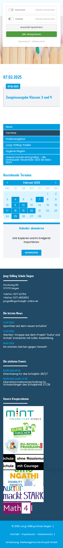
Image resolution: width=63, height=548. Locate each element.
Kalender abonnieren (31, 228)
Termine (11, 133)
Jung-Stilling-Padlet (18, 145)
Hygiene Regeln (15, 151)
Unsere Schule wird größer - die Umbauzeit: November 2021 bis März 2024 (28, 159)
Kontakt (14, 534)
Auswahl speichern (31, 27)
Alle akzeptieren (31, 34)
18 (15, 210)
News (9, 127)
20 (31, 210)
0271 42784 (19, 294)
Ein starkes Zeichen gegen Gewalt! (25, 346)
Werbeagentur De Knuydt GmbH (38, 542)
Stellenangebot (15, 139)
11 (15, 205)
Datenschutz (45, 534)
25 (15, 216)
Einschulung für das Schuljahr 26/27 (25, 374)
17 (7, 210)
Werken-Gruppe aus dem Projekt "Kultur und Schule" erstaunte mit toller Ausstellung (31, 336)
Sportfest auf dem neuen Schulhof (25, 326)
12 (23, 205)
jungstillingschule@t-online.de (20, 301)
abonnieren (31, 252)
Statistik (19, 19)
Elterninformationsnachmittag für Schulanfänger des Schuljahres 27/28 (26, 383)
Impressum (28, 534)
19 (23, 210)
